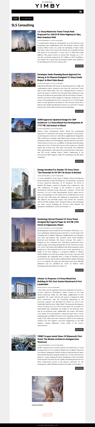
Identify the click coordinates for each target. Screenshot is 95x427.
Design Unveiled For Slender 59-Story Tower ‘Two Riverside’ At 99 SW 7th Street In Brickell (59, 171)
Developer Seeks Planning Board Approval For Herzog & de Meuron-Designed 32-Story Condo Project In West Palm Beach (59, 77)
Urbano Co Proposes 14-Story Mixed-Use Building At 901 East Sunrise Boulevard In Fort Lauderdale (59, 281)
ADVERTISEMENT (37, 405)
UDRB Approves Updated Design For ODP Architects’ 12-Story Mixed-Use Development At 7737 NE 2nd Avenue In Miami (60, 122)
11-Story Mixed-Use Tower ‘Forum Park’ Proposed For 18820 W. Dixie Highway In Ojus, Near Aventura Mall (59, 34)
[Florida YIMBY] (48, 5)
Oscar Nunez (59, 40)
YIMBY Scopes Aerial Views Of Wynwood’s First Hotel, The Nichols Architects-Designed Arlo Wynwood (59, 339)
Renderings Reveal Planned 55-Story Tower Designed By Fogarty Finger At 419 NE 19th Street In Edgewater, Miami (58, 222)
